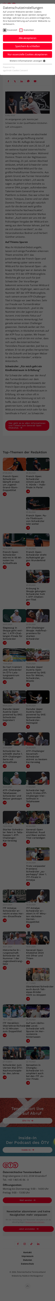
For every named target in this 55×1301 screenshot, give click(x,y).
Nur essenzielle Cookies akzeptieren (27, 54)
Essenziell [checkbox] (12, 30)
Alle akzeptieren (27, 38)
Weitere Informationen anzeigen (26, 60)
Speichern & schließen (27, 46)
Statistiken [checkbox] (28, 30)
